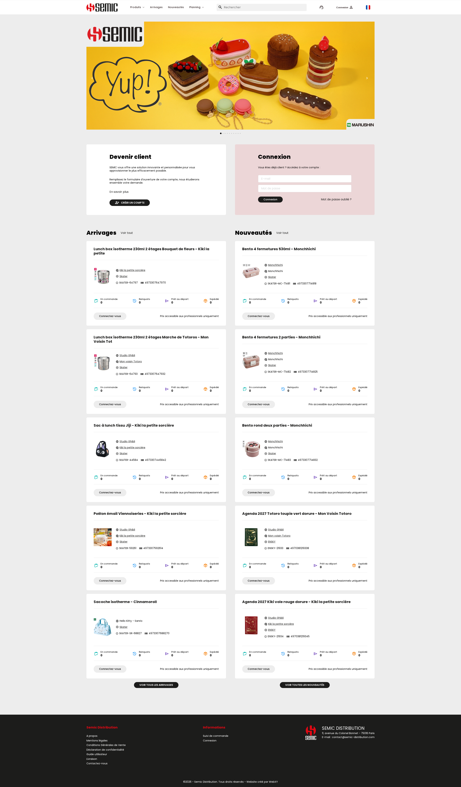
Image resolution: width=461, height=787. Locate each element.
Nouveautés (176, 7)
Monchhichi (275, 265)
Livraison (91, 759)
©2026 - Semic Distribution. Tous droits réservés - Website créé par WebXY (230, 782)
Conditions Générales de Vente (106, 745)
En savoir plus (119, 192)
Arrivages (156, 7)
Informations (214, 727)
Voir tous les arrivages (156, 685)
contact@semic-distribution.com (353, 737)
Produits (135, 7)
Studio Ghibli (127, 355)
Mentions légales (97, 740)
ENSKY (272, 541)
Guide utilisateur (96, 754)
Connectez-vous (110, 316)
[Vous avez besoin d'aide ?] (321, 7)
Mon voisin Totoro (131, 361)
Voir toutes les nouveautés (304, 685)
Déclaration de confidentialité (105, 750)
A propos (91, 736)
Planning (194, 7)
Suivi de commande (215, 736)
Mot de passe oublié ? (336, 199)
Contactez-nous (97, 763)
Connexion (270, 199)
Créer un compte (132, 202)
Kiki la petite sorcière (132, 270)
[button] (344, 7)
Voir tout (127, 233)
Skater (123, 276)
